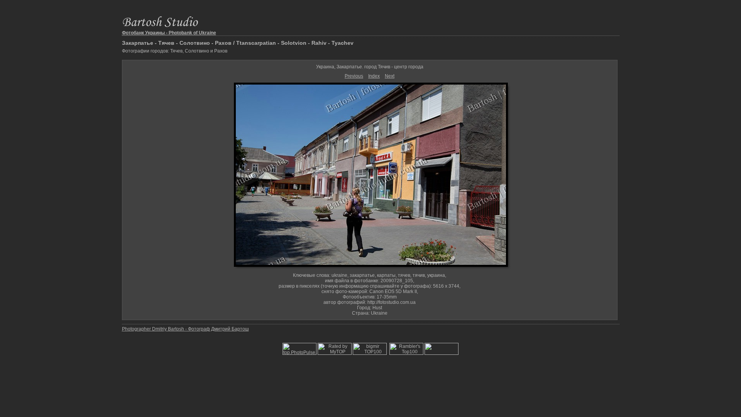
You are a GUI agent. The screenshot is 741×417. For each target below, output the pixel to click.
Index (374, 76)
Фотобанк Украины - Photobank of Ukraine (169, 33)
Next (389, 76)
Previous (354, 76)
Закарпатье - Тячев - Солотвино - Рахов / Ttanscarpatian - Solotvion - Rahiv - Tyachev (238, 43)
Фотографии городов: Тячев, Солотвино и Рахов (174, 51)
